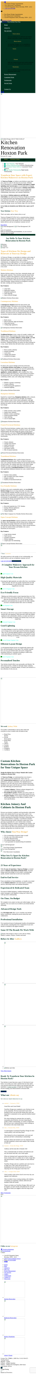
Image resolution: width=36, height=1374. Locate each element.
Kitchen (14, 34)
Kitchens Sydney (15, 159)
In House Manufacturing (11, 838)
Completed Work (9, 77)
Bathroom (14, 41)
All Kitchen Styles (13, 51)
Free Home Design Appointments (13, 847)
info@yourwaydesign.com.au (12, 1258)
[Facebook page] (5, 1261)
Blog (5, 1266)
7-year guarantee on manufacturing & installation (17, 842)
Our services (8, 31)
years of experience (6, 230)
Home (6, 25)
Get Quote (3, 1091)
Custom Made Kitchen (19, 55)
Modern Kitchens (24, 51)
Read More (4, 225)
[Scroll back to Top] (1, 1368)
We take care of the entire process (13, 837)
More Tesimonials (6, 1193)
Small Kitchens (24, 53)
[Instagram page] (7, 1261)
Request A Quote (16, 561)
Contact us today (12, 1087)
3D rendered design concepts (12, 840)
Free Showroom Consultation (12, 852)
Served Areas (8, 83)
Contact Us (7, 89)
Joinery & (13, 59)
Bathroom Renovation (14, 86)
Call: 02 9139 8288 (9, 8)
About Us (7, 28)
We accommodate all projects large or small (16, 835)
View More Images (6, 1071)
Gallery (6, 1274)
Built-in (13, 67)
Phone (6, 1260)
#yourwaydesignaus (8, 1249)
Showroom (7, 1279)
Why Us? (6, 1269)
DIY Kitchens (20, 56)
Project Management (10, 74)
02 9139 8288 (12, 1260)
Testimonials (8, 80)
